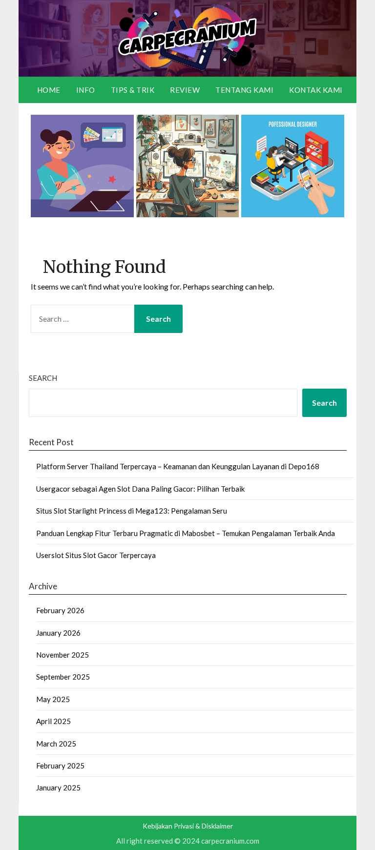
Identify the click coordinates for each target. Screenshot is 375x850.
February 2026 (60, 610)
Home (49, 89)
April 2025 (53, 721)
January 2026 (58, 632)
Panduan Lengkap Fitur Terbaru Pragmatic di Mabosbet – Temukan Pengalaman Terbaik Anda (185, 533)
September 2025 (63, 676)
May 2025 (53, 699)
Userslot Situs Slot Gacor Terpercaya (96, 555)
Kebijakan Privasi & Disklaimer (188, 826)
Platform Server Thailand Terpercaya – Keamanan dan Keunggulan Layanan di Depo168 (177, 466)
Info (85, 89)
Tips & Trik (133, 89)
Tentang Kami (244, 89)
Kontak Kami (316, 89)
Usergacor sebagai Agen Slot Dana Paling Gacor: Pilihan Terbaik (140, 488)
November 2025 (62, 654)
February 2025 (60, 765)
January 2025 (58, 787)
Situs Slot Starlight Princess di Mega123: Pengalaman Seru (131, 510)
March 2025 (56, 743)
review (185, 89)
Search (43, 377)
